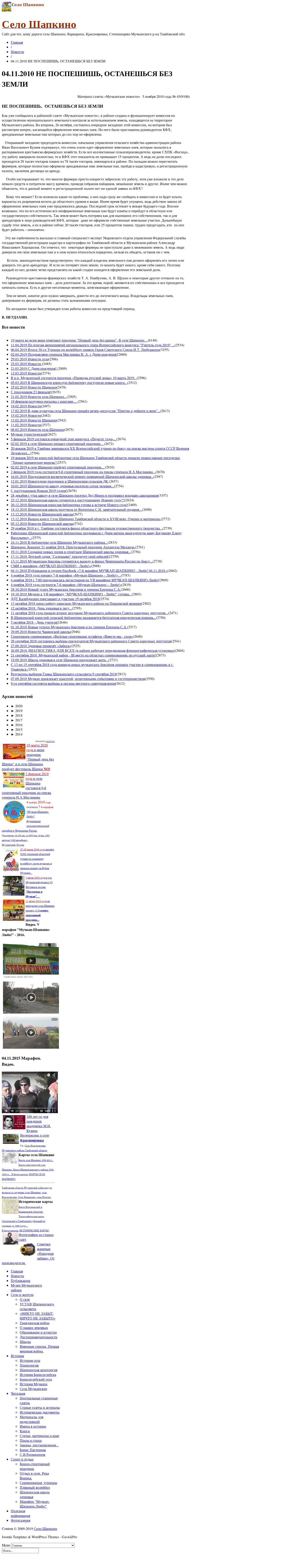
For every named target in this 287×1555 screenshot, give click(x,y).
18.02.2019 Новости (26, 406)
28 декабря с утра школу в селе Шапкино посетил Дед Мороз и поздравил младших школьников (84, 495)
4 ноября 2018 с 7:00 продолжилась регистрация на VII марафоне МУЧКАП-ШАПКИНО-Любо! (85, 580)
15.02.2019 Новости (26, 415)
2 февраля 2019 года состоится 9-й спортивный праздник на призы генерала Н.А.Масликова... (83, 471)
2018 (16, 715)
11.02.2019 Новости (26, 424)
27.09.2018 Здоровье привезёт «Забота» (41, 645)
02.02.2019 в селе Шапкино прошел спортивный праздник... (57, 443)
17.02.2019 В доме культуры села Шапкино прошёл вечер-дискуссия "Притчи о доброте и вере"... (85, 410)
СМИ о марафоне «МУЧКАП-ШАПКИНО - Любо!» (51, 565)
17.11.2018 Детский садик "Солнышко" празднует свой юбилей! (60, 556)
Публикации (20, 1280)
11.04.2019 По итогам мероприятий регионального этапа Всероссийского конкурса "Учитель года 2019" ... (93, 344)
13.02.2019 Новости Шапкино (34, 420)
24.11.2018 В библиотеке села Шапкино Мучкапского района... (59, 542)
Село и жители (22, 1294)
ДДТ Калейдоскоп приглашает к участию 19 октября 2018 (55, 598)
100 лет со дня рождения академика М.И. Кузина (38, 1123)
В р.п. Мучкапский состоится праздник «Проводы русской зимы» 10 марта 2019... (74, 377)
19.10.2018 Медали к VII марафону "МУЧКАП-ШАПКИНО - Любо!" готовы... (71, 594)
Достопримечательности (38, 1337)
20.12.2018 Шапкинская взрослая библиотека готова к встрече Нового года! (69, 504)
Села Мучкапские (33, 1388)
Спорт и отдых (22, 1459)
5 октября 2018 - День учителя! (34, 622)
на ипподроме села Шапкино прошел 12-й (40, 910)
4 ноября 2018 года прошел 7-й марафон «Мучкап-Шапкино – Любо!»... (66, 575)
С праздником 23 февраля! (31, 391)
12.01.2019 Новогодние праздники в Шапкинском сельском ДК (60, 481)
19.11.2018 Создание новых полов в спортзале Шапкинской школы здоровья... (71, 551)
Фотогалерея (20, 1520)
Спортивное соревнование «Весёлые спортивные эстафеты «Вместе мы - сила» (72, 636)
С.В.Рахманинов (32, 1454)
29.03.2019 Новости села (29, 359)
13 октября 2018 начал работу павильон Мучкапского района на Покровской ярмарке (76, 603)
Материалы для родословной (31, 1419)
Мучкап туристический (29, 434)
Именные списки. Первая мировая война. (39, 1348)
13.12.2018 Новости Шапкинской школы (42, 514)
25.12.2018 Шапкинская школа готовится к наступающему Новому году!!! (68, 500)
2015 (16, 729)
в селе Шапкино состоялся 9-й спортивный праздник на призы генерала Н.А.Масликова (26, 785)
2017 (16, 720)
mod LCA (50, 741)
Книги (25, 1431)
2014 (16, 734)
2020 (16, 706)
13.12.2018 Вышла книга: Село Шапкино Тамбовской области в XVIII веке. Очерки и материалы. (86, 518)
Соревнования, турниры (38, 1482)
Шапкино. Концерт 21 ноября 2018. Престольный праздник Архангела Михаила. (73, 547)
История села (30, 1360)
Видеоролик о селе (34, 1137)
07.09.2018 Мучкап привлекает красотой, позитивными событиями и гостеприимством (78, 678)
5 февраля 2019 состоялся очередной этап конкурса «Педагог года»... (63, 438)
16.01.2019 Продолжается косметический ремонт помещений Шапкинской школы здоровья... (82, 476)
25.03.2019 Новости (26, 363)
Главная (17, 42)
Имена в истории (33, 1426)
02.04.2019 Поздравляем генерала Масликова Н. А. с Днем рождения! (64, 354)
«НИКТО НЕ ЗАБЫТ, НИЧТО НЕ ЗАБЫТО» (37, 1315)
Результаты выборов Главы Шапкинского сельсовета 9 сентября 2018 (64, 674)
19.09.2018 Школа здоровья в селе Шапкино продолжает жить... (60, 659)
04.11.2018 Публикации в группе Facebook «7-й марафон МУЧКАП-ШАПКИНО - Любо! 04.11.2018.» (89, 570)
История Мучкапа (33, 1384)
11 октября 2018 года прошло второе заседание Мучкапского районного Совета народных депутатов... (89, 612)
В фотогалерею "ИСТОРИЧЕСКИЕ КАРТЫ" (25, 1230)
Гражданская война (34, 1322)
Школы (25, 1341)
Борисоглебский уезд (36, 1379)
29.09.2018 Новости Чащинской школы (41, 631)
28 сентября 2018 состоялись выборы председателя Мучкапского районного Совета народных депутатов (91, 641)
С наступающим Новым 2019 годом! (39, 490)
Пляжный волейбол (35, 1487)
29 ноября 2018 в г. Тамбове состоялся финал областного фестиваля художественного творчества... (87, 528)
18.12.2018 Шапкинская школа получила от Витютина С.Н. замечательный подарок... (76, 509)
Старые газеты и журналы (40, 1407)
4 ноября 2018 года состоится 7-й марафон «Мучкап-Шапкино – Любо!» (66, 584)
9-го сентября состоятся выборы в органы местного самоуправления (63, 683)
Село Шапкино (45, 1528)
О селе (25, 1299)
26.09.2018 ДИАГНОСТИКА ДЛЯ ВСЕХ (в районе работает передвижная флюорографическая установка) (93, 650)
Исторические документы (39, 1412)
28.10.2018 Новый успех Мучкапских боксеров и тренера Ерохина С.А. (66, 589)
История (17, 1355)
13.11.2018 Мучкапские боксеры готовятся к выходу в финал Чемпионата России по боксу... (82, 561)
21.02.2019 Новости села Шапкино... (39, 396)
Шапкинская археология (38, 1369)
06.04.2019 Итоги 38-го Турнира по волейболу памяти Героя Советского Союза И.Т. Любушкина (85, 349)
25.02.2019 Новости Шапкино (34, 387)
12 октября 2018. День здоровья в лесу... (41, 608)
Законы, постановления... (39, 1445)
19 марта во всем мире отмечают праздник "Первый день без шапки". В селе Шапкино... (79, 340)
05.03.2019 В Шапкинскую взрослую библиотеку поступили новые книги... (69, 382)
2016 (16, 724)
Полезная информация (20, 1513)
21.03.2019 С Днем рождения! (34, 368)
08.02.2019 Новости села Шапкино (37, 429)
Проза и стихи (31, 1440)
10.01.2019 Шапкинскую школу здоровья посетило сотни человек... (62, 485)
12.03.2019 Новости (26, 373)
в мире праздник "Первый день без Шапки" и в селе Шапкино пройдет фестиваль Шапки (28, 757)
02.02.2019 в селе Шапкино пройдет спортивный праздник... (58, 467)
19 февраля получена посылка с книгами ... (44, 401)
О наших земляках (34, 1327)
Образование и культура (38, 1332)
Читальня (18, 1393)
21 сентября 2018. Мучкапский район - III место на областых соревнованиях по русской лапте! (83, 655)
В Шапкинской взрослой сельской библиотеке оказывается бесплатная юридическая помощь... (83, 617)
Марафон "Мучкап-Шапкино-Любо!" (35, 1503)
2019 (16, 710)
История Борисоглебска (38, 1374)
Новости (17, 51)
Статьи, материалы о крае (39, 1435)
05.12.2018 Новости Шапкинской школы (42, 523)
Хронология (29, 1365)
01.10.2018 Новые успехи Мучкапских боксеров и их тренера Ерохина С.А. (69, 627)
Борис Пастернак (33, 1449)
